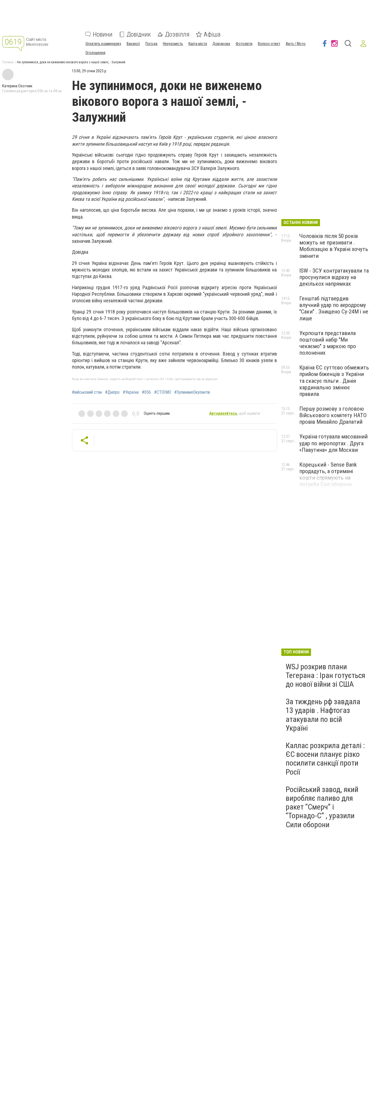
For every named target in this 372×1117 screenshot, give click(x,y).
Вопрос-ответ (269, 43)
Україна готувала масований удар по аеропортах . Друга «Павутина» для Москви (333, 443)
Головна (8, 62)
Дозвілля (177, 34)
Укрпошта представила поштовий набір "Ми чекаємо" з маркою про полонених (327, 343)
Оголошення (95, 52)
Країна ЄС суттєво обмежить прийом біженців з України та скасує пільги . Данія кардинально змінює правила (334, 380)
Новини (102, 34)
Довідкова (221, 43)
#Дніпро (112, 392)
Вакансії (133, 43)
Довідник (139, 34)
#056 (146, 392)
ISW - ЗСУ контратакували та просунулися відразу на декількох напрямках (334, 277)
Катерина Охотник (17, 85)
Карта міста (197, 43)
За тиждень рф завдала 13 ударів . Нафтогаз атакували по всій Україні (323, 715)
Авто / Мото (296, 43)
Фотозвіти (244, 43)
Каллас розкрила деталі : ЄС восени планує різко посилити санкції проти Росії (325, 758)
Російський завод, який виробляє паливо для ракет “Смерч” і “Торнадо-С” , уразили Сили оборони (322, 807)
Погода (151, 43)
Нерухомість (173, 43)
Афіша (212, 34)
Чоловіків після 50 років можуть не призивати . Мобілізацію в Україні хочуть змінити (333, 246)
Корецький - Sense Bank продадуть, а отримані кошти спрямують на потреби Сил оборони (328, 474)
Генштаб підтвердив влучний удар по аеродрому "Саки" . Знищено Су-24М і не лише (333, 308)
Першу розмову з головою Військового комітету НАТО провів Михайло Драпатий (333, 415)
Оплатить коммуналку (103, 43)
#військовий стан (87, 392)
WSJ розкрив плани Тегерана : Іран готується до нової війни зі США (325, 675)
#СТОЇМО (162, 392)
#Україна (131, 392)
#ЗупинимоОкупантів (192, 392)
